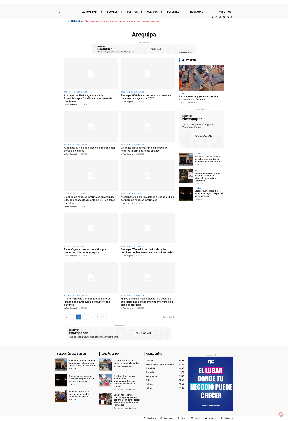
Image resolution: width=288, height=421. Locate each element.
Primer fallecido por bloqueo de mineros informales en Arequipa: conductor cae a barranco (87, 301)
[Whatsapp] (231, 17)
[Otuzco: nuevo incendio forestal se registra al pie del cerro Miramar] (186, 194)
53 (97, 317)
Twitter (198, 418)
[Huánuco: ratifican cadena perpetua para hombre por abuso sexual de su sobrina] (186, 159)
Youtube (212, 418)
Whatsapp (228, 418)
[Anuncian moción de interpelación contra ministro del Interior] (61, 395)
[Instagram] (216, 17)
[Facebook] (212, 17)
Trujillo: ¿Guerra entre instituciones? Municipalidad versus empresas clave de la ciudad (124, 381)
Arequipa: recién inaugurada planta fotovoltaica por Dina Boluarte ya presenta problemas (88, 98)
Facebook (151, 418)
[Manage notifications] (281, 414)
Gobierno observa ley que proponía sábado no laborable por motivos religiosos (122, 21)
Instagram (168, 418)
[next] (231, 21)
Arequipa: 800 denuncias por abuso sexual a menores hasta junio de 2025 (146, 97)
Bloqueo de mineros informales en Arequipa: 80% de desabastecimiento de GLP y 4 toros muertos (89, 200)
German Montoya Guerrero (125, 389)
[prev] (227, 21)
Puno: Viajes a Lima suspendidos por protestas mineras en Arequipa (85, 251)
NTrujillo (182, 102)
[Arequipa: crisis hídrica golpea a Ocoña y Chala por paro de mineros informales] (148, 175)
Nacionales (199, 170)
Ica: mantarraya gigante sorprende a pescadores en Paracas (198, 97)
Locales (182, 93)
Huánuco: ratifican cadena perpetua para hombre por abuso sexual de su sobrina (208, 159)
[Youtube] (228, 17)
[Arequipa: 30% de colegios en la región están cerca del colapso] (91, 126)
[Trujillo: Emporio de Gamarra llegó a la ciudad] (105, 364)
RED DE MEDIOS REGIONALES (75, 92)
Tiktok (184, 418)
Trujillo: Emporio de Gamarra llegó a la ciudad (126, 361)
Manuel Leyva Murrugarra (124, 366)
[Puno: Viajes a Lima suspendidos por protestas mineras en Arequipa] (91, 228)
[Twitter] (224, 17)
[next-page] (103, 317)
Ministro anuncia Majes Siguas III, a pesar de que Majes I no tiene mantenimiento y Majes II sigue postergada (147, 301)
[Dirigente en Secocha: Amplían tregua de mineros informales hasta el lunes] (148, 126)
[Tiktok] (220, 17)
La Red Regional (70, 104)
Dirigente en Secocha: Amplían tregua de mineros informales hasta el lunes (144, 149)
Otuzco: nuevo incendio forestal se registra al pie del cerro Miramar (209, 193)
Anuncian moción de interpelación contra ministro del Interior (79, 394)
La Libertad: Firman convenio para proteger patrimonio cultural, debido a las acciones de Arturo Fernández (127, 400)
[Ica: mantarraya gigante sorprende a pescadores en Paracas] (201, 78)
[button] (59, 12)
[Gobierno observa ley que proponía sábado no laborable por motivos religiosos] (186, 176)
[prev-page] (66, 317)
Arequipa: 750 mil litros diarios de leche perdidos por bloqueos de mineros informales (147, 251)
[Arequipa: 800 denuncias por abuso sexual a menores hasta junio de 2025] (148, 73)
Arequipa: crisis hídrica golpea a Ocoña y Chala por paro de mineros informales (147, 198)
